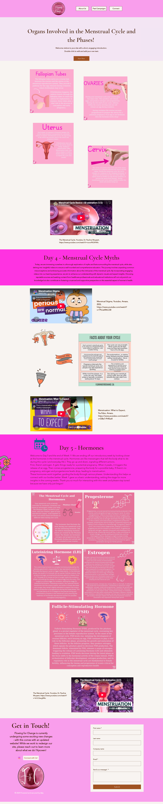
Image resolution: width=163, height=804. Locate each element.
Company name (98, 749)
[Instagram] (19, 758)
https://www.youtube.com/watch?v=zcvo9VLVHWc (79, 242)
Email (95, 759)
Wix (41, 793)
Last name (96, 738)
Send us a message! (101, 770)
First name (97, 728)
